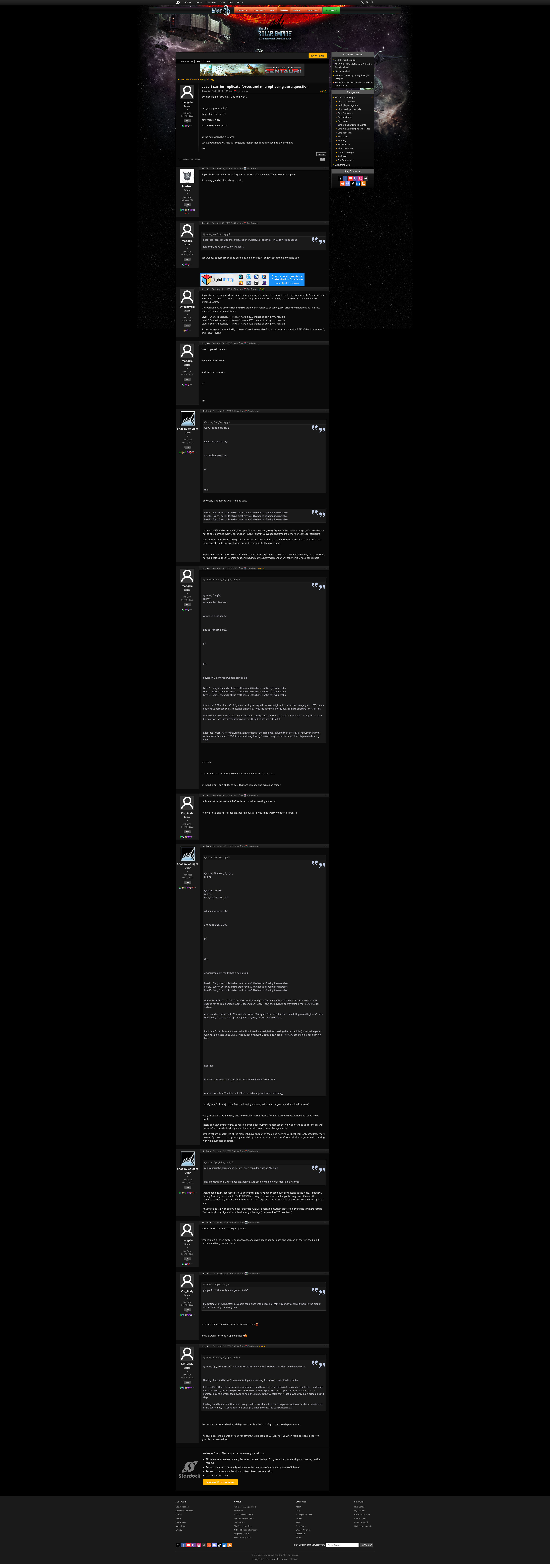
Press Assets (301, 1526)
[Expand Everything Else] (333, 165)
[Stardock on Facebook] (345, 178)
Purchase (331, 10)
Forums (299, 1537)
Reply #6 (206, 568)
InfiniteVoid (187, 306)
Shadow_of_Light (187, 428)
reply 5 (236, 579)
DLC (272, 10)
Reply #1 (206, 168)
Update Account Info (363, 1526)
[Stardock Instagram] (360, 178)
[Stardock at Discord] (347, 183)
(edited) (323, 91)
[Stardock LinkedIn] (358, 183)
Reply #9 (207, 1151)
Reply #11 (206, 1273)
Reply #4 (206, 343)
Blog (231, 2)
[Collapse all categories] (372, 96)
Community (211, 2)
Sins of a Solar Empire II (244, 1518)
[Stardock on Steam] (365, 178)
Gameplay (243, 10)
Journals (259, 10)
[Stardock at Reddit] (342, 183)
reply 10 (226, 1284)
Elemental (238, 1510)
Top (325, 168)
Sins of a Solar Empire (195, 79)
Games (199, 2)
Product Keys (360, 1518)
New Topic (317, 55)
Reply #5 (207, 411)
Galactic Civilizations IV (243, 1514)
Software (188, 2)
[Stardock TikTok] (352, 183)
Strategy (210, 79)
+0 (187, 120)
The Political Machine (243, 1526)
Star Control (239, 1522)
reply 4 (226, 422)
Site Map (293, 1559)
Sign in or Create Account (220, 1482)
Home (180, 79)
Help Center (359, 1506)
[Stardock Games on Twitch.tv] (355, 178)
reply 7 (229, 1162)
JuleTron (187, 186)
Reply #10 (206, 1222)
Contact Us (300, 1533)
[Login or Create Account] (362, 2)
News (222, 2)
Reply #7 (206, 795)
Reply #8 (207, 846)
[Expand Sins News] (336, 121)
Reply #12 (206, 1346)
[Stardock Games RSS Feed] (363, 183)
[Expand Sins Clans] (336, 136)
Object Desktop (182, 1506)
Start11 (179, 1514)
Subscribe (367, 1545)
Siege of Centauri (241, 1533)
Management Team (304, 1514)
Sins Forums (242, 91)
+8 (188, 447)
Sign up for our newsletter (309, 1545)
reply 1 (226, 234)
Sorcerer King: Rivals (242, 1537)
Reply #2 (206, 223)
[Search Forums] (372, 2)
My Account (359, 1510)
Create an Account (362, 1514)
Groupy (179, 1530)
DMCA (284, 1559)
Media (296, 10)
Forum (284, 10)
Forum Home (187, 61)
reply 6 (226, 857)
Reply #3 (206, 289)
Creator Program (303, 1530)
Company (301, 1501)
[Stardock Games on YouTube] (350, 178)
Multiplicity (180, 1526)
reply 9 (236, 1357)
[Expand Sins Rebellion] (336, 133)
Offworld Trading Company (245, 1530)
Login (208, 61)
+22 (187, 325)
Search (199, 61)
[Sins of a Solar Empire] (275, 29)
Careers (299, 1518)
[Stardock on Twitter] (340, 178)
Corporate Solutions (184, 1510)
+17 (187, 204)
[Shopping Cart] (367, 2)
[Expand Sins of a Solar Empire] (333, 97)
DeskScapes (181, 1522)
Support (240, 2)
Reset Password (361, 1522)
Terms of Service (273, 1559)
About (298, 1506)
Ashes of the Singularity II (245, 1506)
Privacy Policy (258, 1559)
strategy (321, 154)
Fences (178, 1518)
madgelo (187, 102)
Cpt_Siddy (187, 813)
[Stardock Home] (178, 2)
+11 (187, 831)
